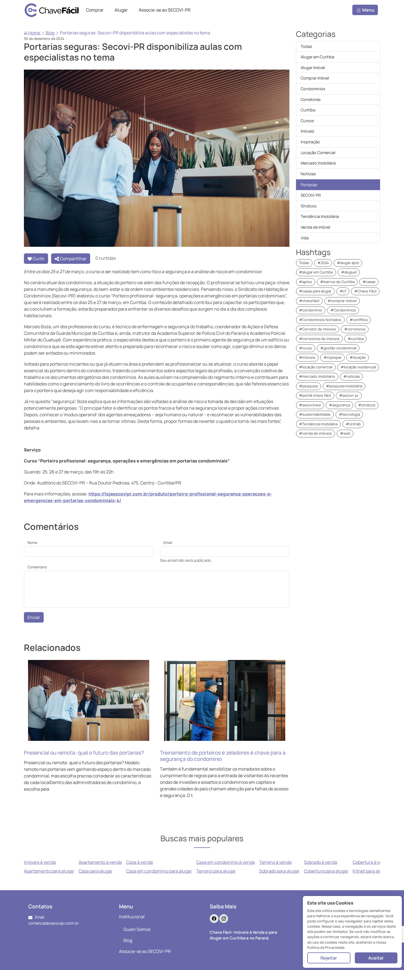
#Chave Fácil (365, 291)
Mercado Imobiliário (318, 163)
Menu (367, 10)
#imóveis (307, 357)
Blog (50, 33)
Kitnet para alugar (371, 871)
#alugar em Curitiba (316, 272)
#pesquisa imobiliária (344, 385)
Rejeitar (328, 958)
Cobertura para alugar (326, 871)
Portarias (309, 184)
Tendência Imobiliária (320, 216)
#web (345, 433)
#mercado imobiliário (317, 376)
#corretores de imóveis (319, 338)
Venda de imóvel (315, 227)
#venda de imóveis (315, 433)
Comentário (37, 567)
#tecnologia (349, 414)
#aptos (305, 281)
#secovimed (310, 404)
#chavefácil (309, 300)
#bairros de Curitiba (337, 281)
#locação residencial (358, 367)
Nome (32, 542)
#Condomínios (343, 310)
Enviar (33, 617)
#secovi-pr (349, 395)
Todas (306, 46)
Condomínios (313, 88)
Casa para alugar (95, 871)
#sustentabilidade (315, 414)
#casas (369, 281)
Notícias (308, 173)
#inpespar (332, 357)
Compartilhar (73, 259)
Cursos (307, 120)
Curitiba (308, 110)
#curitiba (356, 338)
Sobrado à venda (320, 862)
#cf (343, 291)
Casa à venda (139, 862)
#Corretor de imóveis (317, 329)
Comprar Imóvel (315, 78)
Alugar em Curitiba (317, 56)
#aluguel (349, 272)
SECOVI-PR (311, 195)
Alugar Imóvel (313, 67)
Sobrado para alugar (279, 871)
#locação (358, 357)
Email (168, 542)
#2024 (323, 262)
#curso (305, 348)
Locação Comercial (318, 152)
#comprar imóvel (342, 300)
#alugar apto (348, 262)
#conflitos (359, 319)
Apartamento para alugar (49, 871)
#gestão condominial (338, 348)
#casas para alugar (315, 291)
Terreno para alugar (216, 871)
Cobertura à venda (371, 862)
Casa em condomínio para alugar (159, 871)
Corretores (311, 99)
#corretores (355, 329)
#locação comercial (315, 367)
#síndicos (366, 404)
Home (34, 33)
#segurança (339, 404)
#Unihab (353, 423)
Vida (305, 237)
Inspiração (310, 141)
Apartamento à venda (100, 862)
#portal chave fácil (315, 395)
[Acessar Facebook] (214, 918)
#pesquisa (308, 385)
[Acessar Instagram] (223, 918)
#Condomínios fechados (320, 319)
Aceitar (376, 958)
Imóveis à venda (40, 862)
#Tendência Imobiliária (318, 423)
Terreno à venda (275, 862)
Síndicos (309, 206)
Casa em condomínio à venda (225, 862)
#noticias (351, 376)
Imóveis (307, 131)
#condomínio (310, 310)
